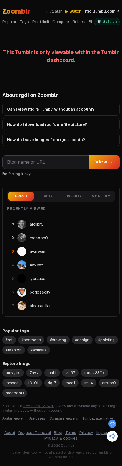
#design (82, 339)
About (9, 432)
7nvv (34, 372)
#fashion (14, 350)
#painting (106, 339)
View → (104, 162)
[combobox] (45, 162)
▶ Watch (73, 11)
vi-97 (70, 372)
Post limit (40, 21)
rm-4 (88, 382)
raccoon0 (15, 393)
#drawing (58, 339)
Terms (70, 432)
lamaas (12, 382)
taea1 (70, 382)
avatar (7, 410)
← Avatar (53, 11)
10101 (33, 382)
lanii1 (52, 372)
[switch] (107, 21)
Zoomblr (16, 11)
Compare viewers (63, 418)
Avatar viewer (13, 418)
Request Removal (34, 432)
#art (9, 339)
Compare (60, 21)
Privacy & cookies (61, 438)
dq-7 (52, 382)
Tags (24, 21)
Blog (58, 432)
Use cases (37, 418)
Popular (9, 21)
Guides (78, 21)
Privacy (86, 432)
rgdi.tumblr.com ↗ (102, 11)
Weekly (74, 196)
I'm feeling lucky (16, 173)
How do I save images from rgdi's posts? (46, 139)
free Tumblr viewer (38, 406)
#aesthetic (31, 339)
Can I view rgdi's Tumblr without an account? (50, 109)
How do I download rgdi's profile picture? (47, 124)
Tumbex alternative (97, 418)
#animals (39, 350)
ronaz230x (94, 372)
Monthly (101, 196)
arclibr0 (109, 382)
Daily (47, 196)
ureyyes (13, 372)
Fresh (21, 196)
